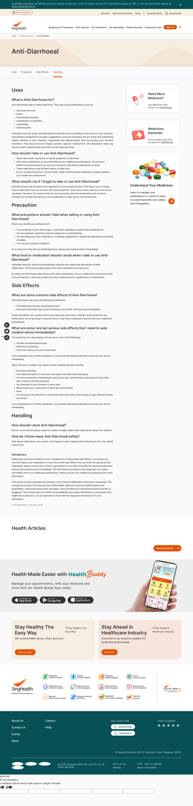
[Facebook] (159, 726)
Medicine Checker (26, 36)
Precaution (26, 72)
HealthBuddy (165, 107)
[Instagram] (174, 726)
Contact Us (19, 727)
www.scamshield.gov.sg (23, 6)
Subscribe (109, 652)
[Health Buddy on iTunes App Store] (25, 600)
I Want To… (170, 27)
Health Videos (125, 733)
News (15, 740)
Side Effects (42, 72)
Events (16, 734)
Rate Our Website (153, 764)
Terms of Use (119, 764)
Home (14, 36)
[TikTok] (164, 726)
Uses (14, 72)
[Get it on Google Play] (53, 600)
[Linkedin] (169, 726)
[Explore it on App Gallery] (80, 600)
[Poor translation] (9, 787)
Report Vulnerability (147, 767)
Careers (50, 720)
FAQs (48, 727)
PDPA (139, 764)
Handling (57, 72)
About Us (17, 720)
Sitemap (117, 767)
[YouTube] (178, 726)
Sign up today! (25, 652)
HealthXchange (125, 727)
